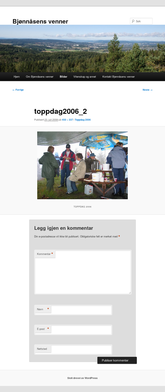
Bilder (63, 76)
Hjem (17, 76)
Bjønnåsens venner (40, 21)
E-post (43, 329)
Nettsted (42, 349)
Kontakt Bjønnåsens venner (118, 76)
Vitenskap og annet (84, 76)
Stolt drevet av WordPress (82, 378)
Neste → (148, 89)
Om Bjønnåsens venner (39, 76)
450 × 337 (67, 119)
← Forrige (18, 89)
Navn (43, 309)
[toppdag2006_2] (82, 165)
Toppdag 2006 (83, 119)
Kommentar (45, 254)
